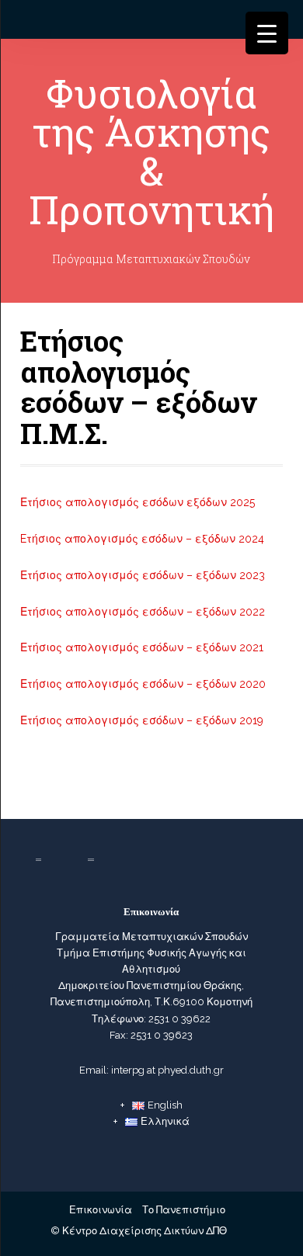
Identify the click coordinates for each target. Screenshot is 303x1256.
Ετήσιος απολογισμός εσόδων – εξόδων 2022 (142, 611)
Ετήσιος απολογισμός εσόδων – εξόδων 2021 (141, 647)
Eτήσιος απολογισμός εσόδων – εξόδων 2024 (142, 539)
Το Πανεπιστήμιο (183, 1210)
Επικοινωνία (100, 1210)
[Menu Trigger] (267, 33)
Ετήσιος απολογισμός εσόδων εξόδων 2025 (137, 502)
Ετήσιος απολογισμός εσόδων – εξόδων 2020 (143, 684)
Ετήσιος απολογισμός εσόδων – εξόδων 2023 (142, 575)
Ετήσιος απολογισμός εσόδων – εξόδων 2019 (141, 720)
